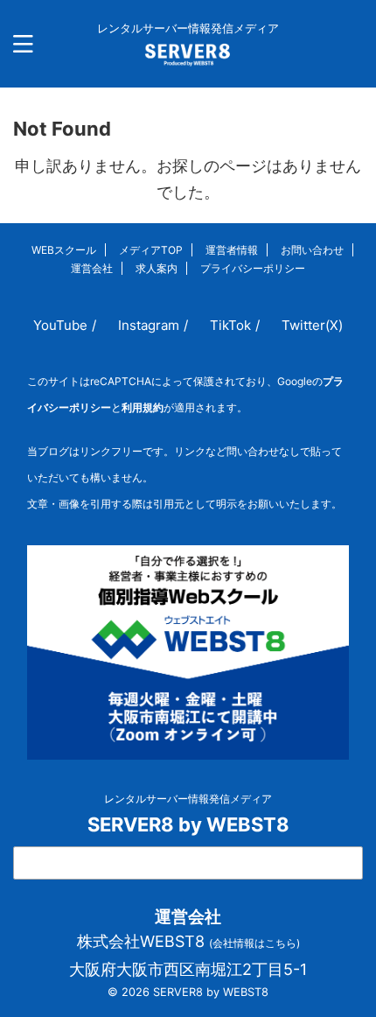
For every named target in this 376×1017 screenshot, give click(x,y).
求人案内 (157, 268)
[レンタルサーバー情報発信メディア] (188, 53)
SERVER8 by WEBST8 (188, 824)
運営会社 (92, 268)
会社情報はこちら (254, 943)
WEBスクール (63, 249)
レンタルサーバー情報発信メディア (188, 798)
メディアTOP (151, 249)
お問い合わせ (312, 249)
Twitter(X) (312, 325)
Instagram (148, 325)
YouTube (60, 325)
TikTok (230, 325)
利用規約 (143, 407)
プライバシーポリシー (252, 268)
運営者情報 (231, 249)
